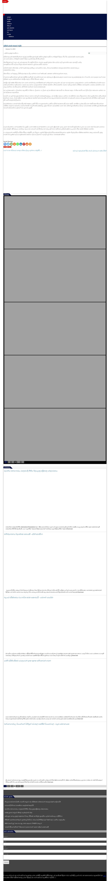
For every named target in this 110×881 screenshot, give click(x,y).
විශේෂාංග (9, 19)
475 (18, 786)
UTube (9, 34)
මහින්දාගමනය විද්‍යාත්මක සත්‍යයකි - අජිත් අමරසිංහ (23, 534)
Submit (6, 862)
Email (5, 849)
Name (5, 836)
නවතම (9, 17)
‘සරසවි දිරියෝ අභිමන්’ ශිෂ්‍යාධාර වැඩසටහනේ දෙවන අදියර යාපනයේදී (27, 827)
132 (18, 462)
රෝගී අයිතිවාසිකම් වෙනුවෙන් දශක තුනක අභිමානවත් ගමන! (27, 661)
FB (8, 32)
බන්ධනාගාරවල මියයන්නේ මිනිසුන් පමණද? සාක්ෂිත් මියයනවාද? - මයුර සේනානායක (36, 724)
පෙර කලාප (10, 30)
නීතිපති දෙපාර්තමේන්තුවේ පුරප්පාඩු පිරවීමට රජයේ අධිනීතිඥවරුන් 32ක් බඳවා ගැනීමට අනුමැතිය (35, 820)
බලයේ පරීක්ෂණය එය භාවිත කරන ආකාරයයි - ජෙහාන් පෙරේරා (28, 597)
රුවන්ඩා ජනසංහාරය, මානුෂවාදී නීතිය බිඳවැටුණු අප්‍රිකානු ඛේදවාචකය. (31, 471)
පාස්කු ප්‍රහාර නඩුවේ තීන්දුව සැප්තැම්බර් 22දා (18, 812)
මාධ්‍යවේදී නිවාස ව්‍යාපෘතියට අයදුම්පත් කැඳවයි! (19, 805)
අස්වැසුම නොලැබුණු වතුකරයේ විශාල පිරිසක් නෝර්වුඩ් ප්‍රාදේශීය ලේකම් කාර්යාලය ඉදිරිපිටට (33, 816)
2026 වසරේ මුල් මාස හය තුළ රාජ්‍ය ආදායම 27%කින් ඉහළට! (23, 823)
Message (6, 854)
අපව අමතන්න (10, 28)
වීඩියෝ (9, 25)
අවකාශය (9, 23)
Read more (70, 529)
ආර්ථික (9, 21)
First (4, 841)
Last (4, 846)
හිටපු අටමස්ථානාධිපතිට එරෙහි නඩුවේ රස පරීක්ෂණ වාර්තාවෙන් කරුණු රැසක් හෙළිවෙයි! (33, 802)
